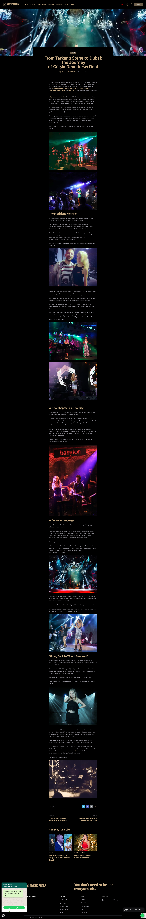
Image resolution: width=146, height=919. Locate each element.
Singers (73, 52)
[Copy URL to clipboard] (95, 806)
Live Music (82, 852)
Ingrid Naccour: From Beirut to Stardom (82, 856)
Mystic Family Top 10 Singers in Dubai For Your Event (59, 857)
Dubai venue (77, 751)
